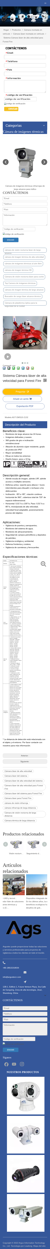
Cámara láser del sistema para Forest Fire (23, 793)
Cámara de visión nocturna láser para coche (24, 277)
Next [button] (44, 162)
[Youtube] (14, 1064)
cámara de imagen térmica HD (18, 270)
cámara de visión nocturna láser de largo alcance (23, 251)
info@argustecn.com (12, 977)
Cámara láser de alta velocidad (18, 771)
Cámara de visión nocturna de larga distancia (20, 814)
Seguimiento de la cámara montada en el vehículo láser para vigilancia (33, 853)
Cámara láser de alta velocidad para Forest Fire (24, 787)
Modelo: (8, 417)
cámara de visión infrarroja (16, 803)
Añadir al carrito (21, 399)
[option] (28, 165)
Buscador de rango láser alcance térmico (23, 296)
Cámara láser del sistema (16, 776)
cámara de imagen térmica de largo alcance (24, 290)
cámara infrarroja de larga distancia (20, 808)
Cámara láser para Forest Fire (18, 798)
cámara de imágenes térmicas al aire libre (23, 263)
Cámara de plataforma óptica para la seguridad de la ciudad (21, 304)
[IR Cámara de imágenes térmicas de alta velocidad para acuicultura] (28, 162)
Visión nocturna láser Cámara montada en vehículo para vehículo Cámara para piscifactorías (16, 853)
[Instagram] (22, 1064)
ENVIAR (12, 109)
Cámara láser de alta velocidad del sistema (23, 781)
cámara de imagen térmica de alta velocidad (24, 257)
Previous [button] (6, 162)
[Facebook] (6, 1064)
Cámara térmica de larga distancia (20, 820)
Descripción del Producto (20, 424)
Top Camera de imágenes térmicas (20, 283)
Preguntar (20, 392)
